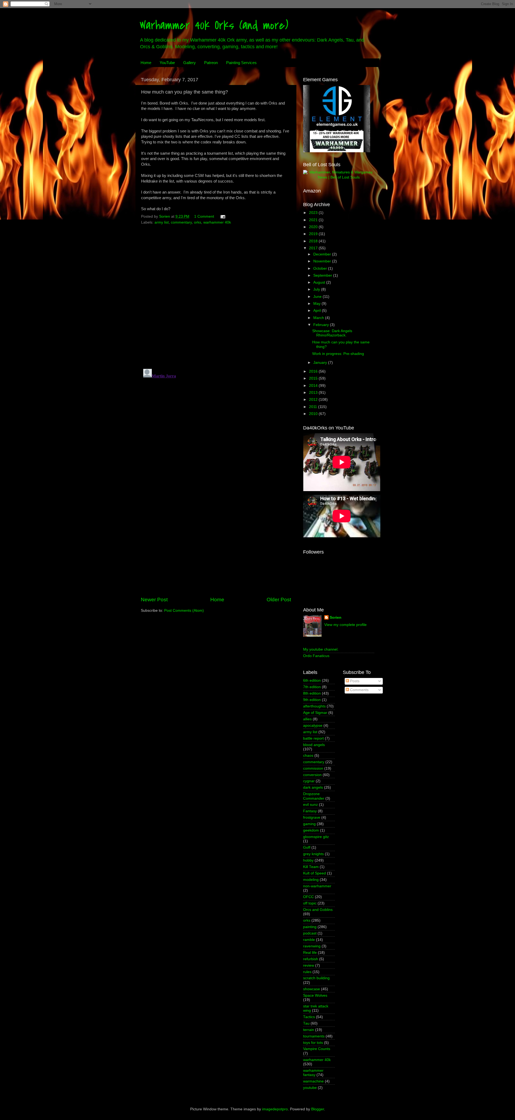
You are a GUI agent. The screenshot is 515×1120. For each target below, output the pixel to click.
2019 (314, 234)
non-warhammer (317, 886)
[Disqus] (216, 295)
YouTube (167, 62)
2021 (314, 220)
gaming (309, 824)
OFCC (308, 897)
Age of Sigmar (315, 713)
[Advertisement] (216, 551)
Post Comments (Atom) (184, 611)
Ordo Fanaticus (316, 656)
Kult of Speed (314, 873)
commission (313, 768)
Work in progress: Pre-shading (338, 354)
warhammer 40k (217, 222)
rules (307, 972)
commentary (181, 222)
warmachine (313, 1081)
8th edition (312, 693)
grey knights (313, 854)
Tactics (309, 1017)
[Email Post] (222, 216)
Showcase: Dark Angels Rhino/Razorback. (332, 333)
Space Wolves (315, 995)
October (320, 268)
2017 (314, 248)
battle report (313, 738)
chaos (308, 756)
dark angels (313, 787)
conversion (312, 775)
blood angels (314, 745)
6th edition (312, 680)
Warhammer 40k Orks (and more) (213, 25)
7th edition (312, 687)
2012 (314, 400)
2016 (314, 371)
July (317, 289)
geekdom (311, 830)
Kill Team (311, 867)
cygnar (309, 781)
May (317, 304)
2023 (314, 213)
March (319, 318)
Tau (306, 1023)
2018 (314, 241)
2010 (314, 414)
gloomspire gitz (316, 837)
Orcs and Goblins (318, 910)
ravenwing (312, 946)
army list (161, 222)
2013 (314, 393)
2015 (314, 378)
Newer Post (154, 599)
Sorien (335, 617)
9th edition (312, 700)
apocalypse (312, 726)
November (322, 261)
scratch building (316, 978)
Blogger (317, 1109)
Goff (306, 847)
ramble (309, 940)
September (323, 275)
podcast (310, 933)
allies (307, 719)
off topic (310, 903)
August (319, 282)
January (320, 363)
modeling (311, 880)
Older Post (279, 599)
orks (197, 222)
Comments (359, 690)
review (308, 965)
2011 (313, 407)
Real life (310, 953)
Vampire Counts (316, 1049)
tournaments (314, 1036)
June (318, 297)
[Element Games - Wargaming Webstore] (336, 151)
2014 (314, 386)
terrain (308, 1030)
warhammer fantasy (313, 1073)
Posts (354, 681)
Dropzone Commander (313, 796)
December (322, 254)
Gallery (189, 62)
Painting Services (241, 62)
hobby (308, 860)
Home (146, 62)
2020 (314, 227)
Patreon (211, 62)
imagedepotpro (275, 1109)
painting (310, 927)
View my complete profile (345, 625)
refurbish (310, 959)
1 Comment (204, 216)
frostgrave (311, 817)
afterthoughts (314, 706)
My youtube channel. (321, 649)
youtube (310, 1088)
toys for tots (313, 1043)
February (321, 325)
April (317, 311)
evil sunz (310, 805)
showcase (311, 989)
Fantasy (310, 811)
